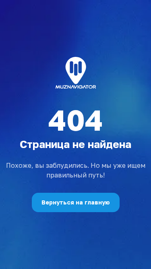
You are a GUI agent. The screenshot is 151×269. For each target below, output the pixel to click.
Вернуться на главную (75, 202)
